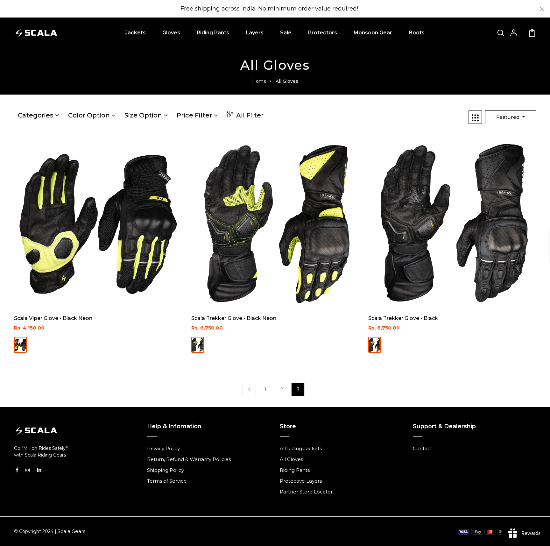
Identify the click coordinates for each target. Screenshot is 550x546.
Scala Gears (71, 531)
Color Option (89, 115)
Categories (36, 115)
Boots (417, 33)
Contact (422, 448)
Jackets (135, 33)
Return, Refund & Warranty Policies (189, 459)
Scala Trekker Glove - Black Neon (233, 318)
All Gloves (291, 459)
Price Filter (195, 115)
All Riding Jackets (301, 448)
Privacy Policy (163, 448)
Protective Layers (301, 481)
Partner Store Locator (306, 492)
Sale (286, 33)
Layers (255, 33)
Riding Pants (213, 33)
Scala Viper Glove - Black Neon (53, 318)
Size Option (144, 115)
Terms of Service (167, 481)
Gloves (171, 33)
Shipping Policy (165, 470)
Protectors (322, 33)
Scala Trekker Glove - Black (403, 318)
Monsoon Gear (373, 33)
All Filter (249, 115)
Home (259, 81)
